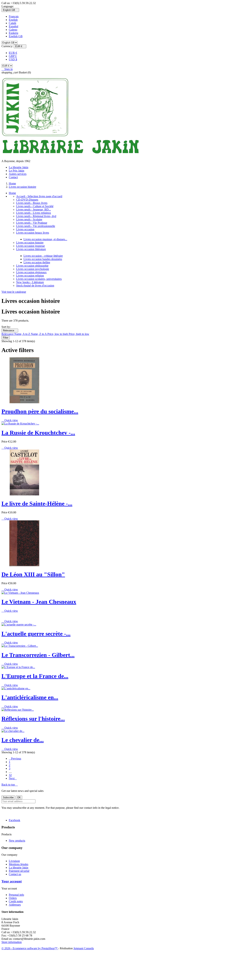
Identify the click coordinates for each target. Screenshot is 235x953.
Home (12, 193)
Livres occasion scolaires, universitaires (39, 278)
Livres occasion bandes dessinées (43, 259)
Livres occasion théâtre (37, 262)
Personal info (16, 894)
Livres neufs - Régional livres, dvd (36, 216)
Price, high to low (79, 334)
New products (17, 840)
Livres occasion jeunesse (30, 245)
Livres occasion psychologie (32, 269)
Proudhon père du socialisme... (39, 411)
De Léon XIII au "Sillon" (33, 574)
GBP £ (13, 56)
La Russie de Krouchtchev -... (38, 432)
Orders (13, 898)
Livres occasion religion (30, 275)
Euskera (13, 33)
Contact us (15, 874)
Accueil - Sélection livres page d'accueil (39, 196)
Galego (13, 29)
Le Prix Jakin (16, 170)
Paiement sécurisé (19, 870)
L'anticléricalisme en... (29, 697)
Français (14, 16)
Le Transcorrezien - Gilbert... (38, 655)
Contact (13, 177)
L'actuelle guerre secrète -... (35, 633)
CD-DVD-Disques (27, 199)
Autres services (17, 173)
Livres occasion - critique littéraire (43, 255)
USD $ (13, 59)
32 (10, 775)
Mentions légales (18, 864)
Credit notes (16, 901)
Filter (5, 337)
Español (13, 26)
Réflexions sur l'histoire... (33, 718)
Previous (15, 758)
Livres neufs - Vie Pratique (31, 222)
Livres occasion (25, 229)
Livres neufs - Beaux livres (31, 202)
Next (13, 778)
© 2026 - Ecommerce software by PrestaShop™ (29, 948)
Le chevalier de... (22, 740)
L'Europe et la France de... (34, 676)
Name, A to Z (22, 334)
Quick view (9, 420)
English (13, 19)
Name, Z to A (39, 334)
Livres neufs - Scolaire (29, 219)
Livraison (14, 861)
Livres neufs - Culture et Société (34, 206)
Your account (11, 881)
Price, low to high (58, 334)
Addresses (15, 904)
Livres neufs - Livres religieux (33, 212)
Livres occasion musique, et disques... (45, 239)
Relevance (10, 330)
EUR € (13, 52)
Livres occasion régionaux (31, 272)
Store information (11, 942)
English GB (16, 36)
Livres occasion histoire (30, 242)
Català (12, 23)
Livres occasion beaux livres (32, 232)
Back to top (9, 784)
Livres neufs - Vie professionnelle (35, 226)
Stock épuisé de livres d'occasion (35, 285)
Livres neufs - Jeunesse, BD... (33, 209)
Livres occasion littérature (31, 249)
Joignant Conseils (83, 948)
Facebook (14, 820)
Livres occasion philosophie (32, 265)
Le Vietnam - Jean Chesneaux (38, 601)
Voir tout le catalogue (13, 291)
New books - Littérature (30, 282)
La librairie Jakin (18, 167)
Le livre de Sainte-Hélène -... (36, 503)
